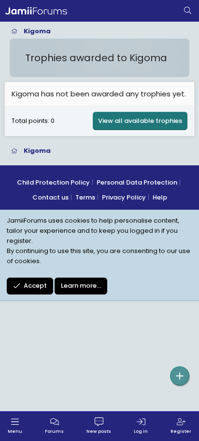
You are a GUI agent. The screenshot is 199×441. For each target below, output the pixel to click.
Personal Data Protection (137, 182)
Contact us (50, 197)
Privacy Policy (124, 197)
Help (160, 197)
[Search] (187, 11)
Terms (85, 197)
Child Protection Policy (53, 182)
